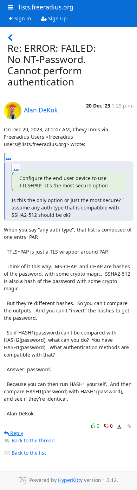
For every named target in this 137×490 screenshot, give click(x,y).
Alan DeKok (41, 110)
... (8, 157)
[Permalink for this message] (129, 426)
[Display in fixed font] (119, 427)
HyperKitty (70, 480)
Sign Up (57, 18)
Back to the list (28, 452)
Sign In (22, 18)
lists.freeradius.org (46, 7)
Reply (16, 433)
